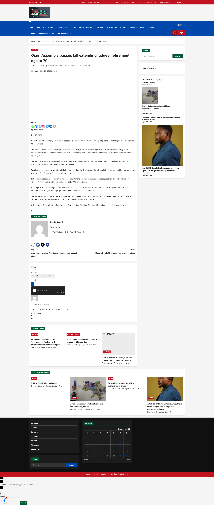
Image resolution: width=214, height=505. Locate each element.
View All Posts (75, 232)
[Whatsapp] (33, 126)
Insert (23, 503)
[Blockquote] (52, 309)
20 (101, 451)
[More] (54, 126)
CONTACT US (112, 28)
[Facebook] (36, 126)
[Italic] (37, 309)
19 (94, 451)
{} (62, 310)
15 (114, 447)
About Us (82, 2)
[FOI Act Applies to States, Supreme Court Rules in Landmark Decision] (118, 344)
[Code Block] (55, 309)
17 (127, 447)
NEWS (39, 28)
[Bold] (33, 309)
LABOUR (50, 28)
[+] (65, 310)
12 (94, 447)
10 (127, 442)
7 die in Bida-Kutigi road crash (153, 80)
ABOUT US (99, 28)
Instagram (35, 432)
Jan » (128, 459)
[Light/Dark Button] (179, 25)
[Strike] (43, 309)
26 (94, 456)
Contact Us (115, 2)
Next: (114, 251)
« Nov (86, 459)
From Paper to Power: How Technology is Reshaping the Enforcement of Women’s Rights (45, 342)
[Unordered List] (49, 309)
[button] (30, 22)
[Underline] (40, 309)
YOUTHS (61, 28)
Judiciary (35, 50)
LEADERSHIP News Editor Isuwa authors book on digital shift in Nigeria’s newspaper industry (164, 406)
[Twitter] (40, 126)
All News (97, 2)
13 (101, 447)
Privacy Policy (179, 2)
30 (120, 456)
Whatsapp (35, 445)
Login (181, 33)
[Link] (58, 309)
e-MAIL (123, 28)
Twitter (34, 428)
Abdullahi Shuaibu (38, 386)
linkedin (34, 441)
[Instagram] (43, 126)
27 (101, 456)
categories (106, 2)
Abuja (90, 2)
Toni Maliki (151, 412)
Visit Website (57, 232)
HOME (31, 28)
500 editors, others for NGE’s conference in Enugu (161, 117)
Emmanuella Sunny (74, 345)
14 (107, 447)
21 (107, 451)
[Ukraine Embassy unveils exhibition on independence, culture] (150, 95)
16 (120, 447)
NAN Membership (166, 2)
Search (145, 50)
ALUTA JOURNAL (85, 28)
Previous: (54, 253)
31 (127, 456)
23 (120, 451)
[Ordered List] (46, 309)
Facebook (35, 423)
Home (139, 2)
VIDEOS (73, 28)
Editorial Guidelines (128, 2)
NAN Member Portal (150, 2)
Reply (3, 496)
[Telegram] (47, 126)
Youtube (34, 436)
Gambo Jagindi (38, 66)
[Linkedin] (50, 126)
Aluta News (36, 347)
